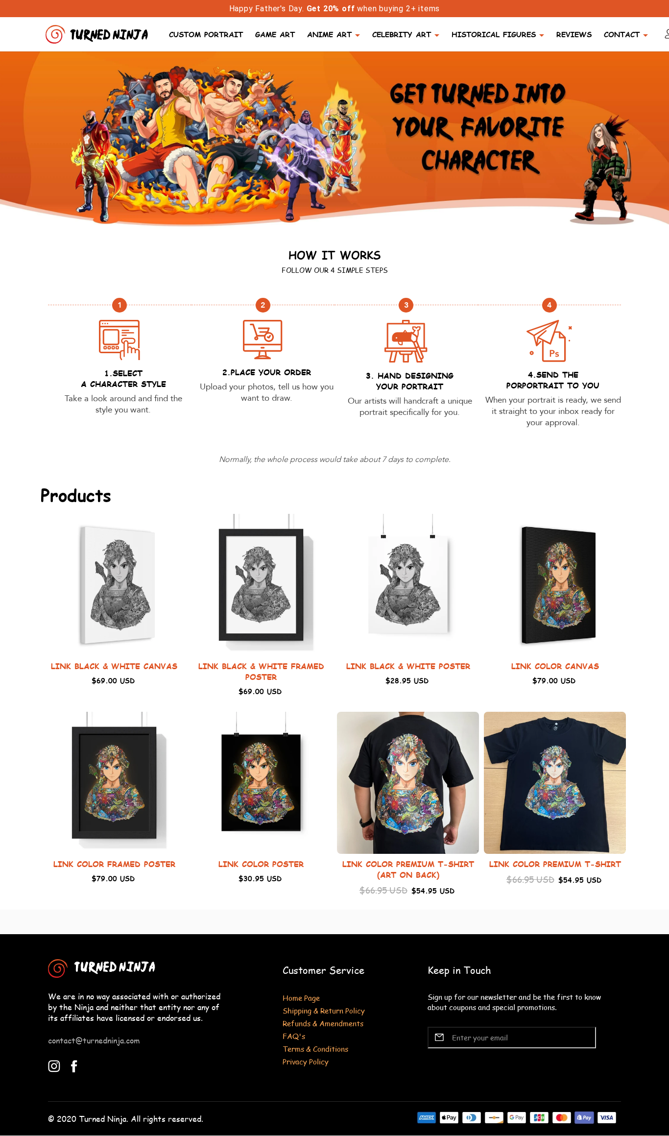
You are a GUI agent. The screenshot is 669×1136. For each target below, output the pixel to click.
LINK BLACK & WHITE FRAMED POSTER (261, 671)
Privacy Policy (306, 1061)
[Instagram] (54, 1064)
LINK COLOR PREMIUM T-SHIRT (555, 864)
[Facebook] (74, 1064)
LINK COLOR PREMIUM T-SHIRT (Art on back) (408, 869)
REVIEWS (574, 34)
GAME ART (275, 34)
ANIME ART (329, 34)
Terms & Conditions (315, 1048)
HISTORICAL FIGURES (494, 34)
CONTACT (622, 34)
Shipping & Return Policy (324, 1010)
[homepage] (98, 33)
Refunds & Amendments (323, 1023)
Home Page (301, 997)
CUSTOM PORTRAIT (206, 34)
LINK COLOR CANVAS (555, 666)
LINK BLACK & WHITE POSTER (408, 666)
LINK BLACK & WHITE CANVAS (114, 666)
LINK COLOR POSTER (261, 864)
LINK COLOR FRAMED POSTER (114, 864)
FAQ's (294, 1036)
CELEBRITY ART (401, 34)
